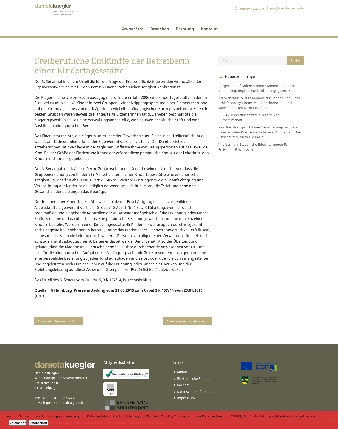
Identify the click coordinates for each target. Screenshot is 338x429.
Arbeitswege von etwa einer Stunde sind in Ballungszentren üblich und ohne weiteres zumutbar (189, 321)
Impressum (186, 398)
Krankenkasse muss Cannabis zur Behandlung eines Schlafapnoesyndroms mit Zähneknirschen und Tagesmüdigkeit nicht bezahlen (259, 103)
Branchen (159, 28)
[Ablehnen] (332, 419)
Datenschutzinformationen (197, 391)
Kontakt (209, 28)
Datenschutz (38, 423)
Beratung (185, 28)
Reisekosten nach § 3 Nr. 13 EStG (62, 321)
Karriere (183, 385)
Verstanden (18, 423)
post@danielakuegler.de (287, 8)
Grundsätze (132, 28)
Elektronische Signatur (194, 378)
